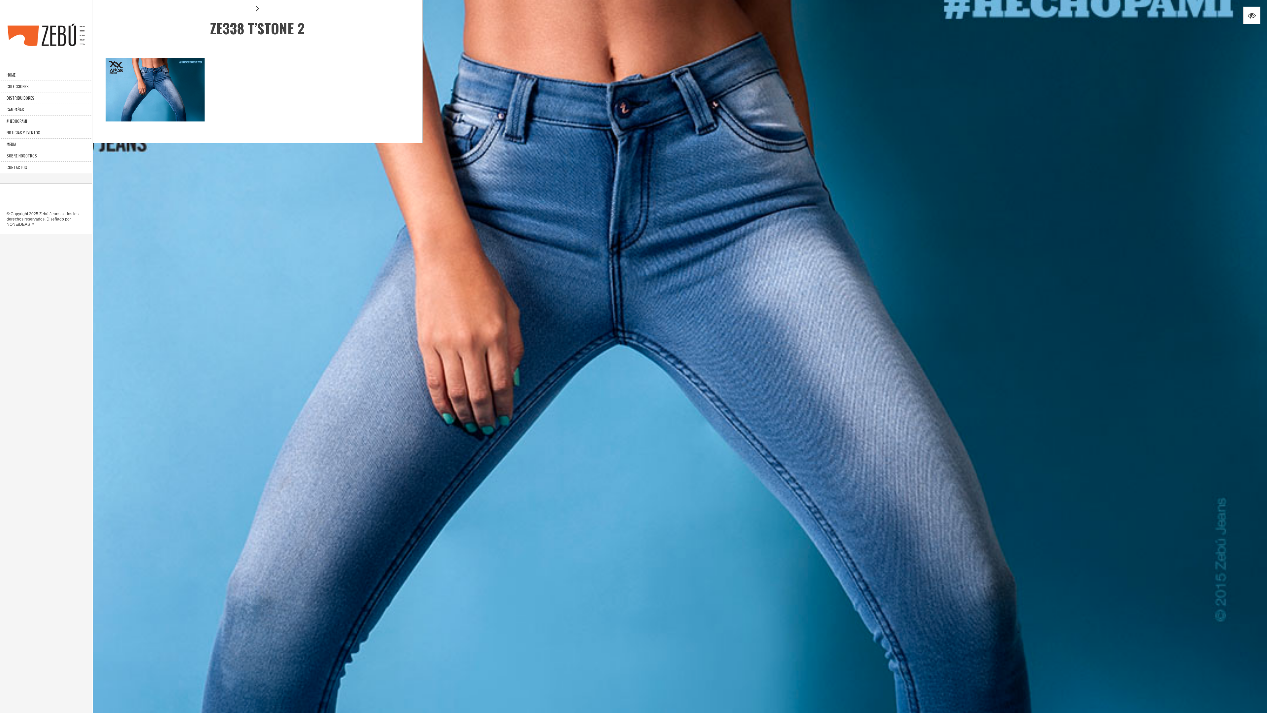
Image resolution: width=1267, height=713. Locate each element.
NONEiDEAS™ (20, 224)
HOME (11, 75)
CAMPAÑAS (15, 109)
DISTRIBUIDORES (20, 98)
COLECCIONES (18, 86)
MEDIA (11, 144)
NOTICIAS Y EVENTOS (23, 132)
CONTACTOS (17, 167)
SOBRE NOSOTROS (22, 155)
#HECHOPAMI (17, 121)
